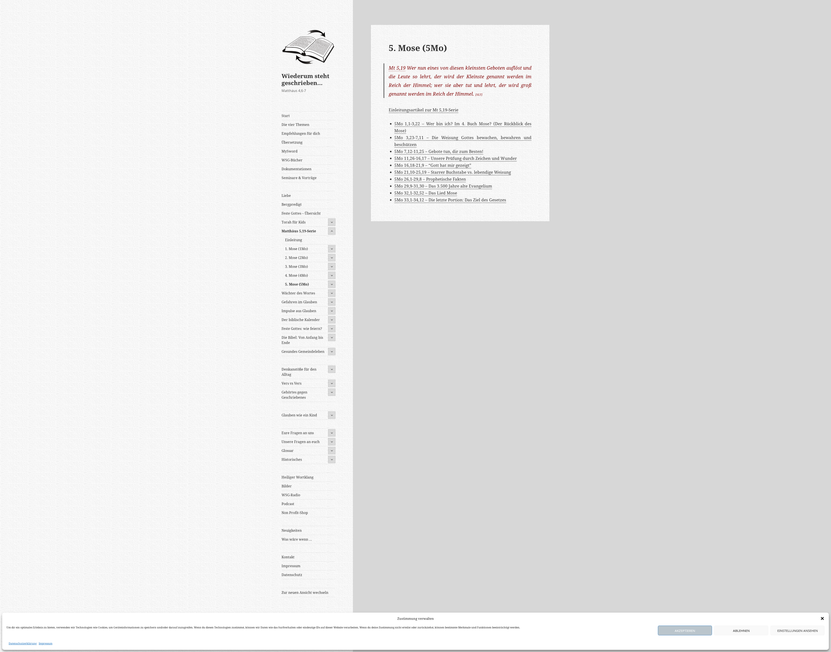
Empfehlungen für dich (301, 133)
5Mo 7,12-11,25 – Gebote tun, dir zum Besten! (438, 151)
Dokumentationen (296, 169)
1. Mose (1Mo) (296, 248)
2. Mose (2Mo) (296, 257)
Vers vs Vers (291, 383)
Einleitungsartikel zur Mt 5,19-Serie (423, 110)
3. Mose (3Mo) (296, 266)
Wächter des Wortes (298, 293)
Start (286, 115)
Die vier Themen (295, 124)
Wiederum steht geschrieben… (305, 79)
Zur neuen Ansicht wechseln (305, 592)
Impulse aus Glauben (299, 310)
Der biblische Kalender (301, 319)
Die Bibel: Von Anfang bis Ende (302, 340)
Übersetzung (292, 142)
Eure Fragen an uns (298, 432)
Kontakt (288, 557)
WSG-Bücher (292, 160)
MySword (290, 151)
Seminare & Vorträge (299, 177)
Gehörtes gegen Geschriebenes (294, 395)
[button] (822, 618)
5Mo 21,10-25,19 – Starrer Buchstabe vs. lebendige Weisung (452, 172)
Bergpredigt (292, 204)
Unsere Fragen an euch (301, 441)
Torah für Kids (294, 222)
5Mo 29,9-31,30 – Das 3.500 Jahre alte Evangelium (443, 186)
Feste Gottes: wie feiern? (302, 328)
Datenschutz (292, 574)
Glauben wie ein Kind (299, 415)
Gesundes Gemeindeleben (303, 351)
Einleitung (293, 240)
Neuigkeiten (292, 530)
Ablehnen (741, 630)
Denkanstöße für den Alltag (299, 372)
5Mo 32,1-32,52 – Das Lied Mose (425, 193)
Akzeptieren (685, 630)
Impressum (45, 643)
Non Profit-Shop (295, 512)
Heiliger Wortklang (298, 477)
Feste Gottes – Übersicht (301, 213)
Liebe (286, 195)
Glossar (288, 450)
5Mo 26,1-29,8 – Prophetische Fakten (430, 179)
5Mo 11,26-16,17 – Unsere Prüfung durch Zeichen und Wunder (455, 158)
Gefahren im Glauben (299, 302)
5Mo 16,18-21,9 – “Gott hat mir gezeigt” (432, 165)
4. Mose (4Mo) (296, 275)
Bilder (287, 486)
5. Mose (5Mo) (297, 284)
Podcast (288, 503)
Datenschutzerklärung (23, 643)
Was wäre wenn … (297, 539)
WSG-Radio (291, 495)
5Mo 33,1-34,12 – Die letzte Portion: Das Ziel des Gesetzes (450, 200)
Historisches (292, 459)
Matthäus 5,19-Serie (299, 231)
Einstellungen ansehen (797, 630)
